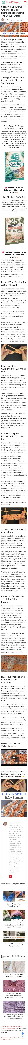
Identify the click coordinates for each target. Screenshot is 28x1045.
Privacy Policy (5, 1038)
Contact (10, 1039)
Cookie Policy (13, 1038)
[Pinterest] (10, 876)
